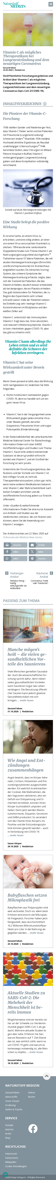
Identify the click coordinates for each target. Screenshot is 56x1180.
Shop (7, 1137)
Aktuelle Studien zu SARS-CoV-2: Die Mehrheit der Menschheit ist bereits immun (26, 1002)
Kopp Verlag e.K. (19, 1177)
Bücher (31, 1096)
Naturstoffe (11, 1096)
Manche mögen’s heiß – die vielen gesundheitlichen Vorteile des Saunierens (27, 656)
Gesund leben (12, 1092)
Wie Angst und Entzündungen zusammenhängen (26, 765)
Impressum (11, 1153)
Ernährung (10, 1105)
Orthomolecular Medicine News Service (22, 537)
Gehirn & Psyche (13, 1109)
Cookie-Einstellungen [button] (16, 1166)
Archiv (8, 1133)
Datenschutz (11, 1157)
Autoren (9, 1129)
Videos (31, 1092)
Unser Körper (12, 1100)
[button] (15, 545)
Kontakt (9, 1125)
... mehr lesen (25, 700)
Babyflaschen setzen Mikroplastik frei (27, 897)
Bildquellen (10, 1161)
